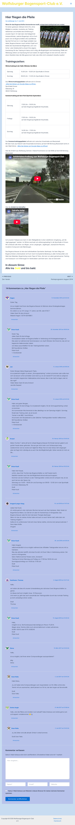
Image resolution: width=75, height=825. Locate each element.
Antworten (14, 319)
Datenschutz (57, 818)
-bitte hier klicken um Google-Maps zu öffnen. (20, 84)
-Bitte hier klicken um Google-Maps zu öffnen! (32, 146)
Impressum (57, 821)
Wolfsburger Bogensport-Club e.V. (32, 3)
